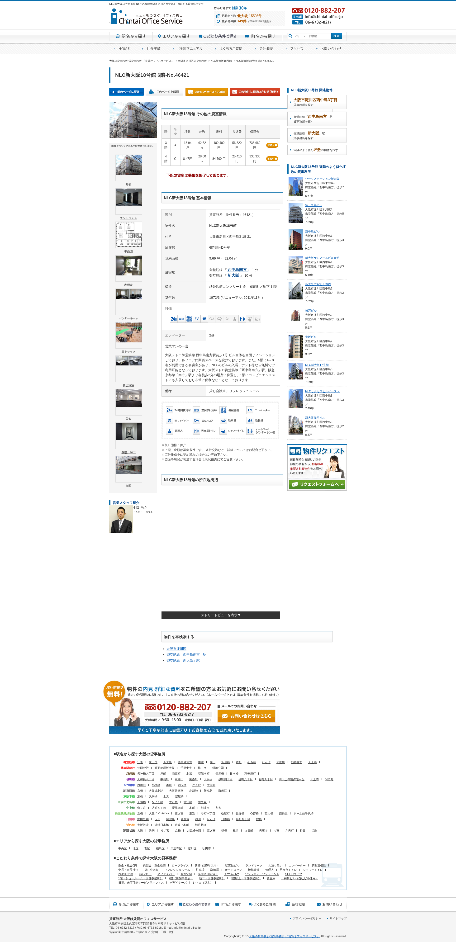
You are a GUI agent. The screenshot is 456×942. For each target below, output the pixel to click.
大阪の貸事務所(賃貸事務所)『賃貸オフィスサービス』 (284, 936)
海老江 (222, 790)
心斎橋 (251, 762)
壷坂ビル (311, 337)
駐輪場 (214, 869)
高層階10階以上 (208, 874)
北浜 (189, 773)
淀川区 (192, 848)
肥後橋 (156, 785)
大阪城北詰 (156, 790)
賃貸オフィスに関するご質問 (230, 48)
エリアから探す (174, 36)
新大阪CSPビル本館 (318, 284)
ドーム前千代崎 (304, 813)
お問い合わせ (329, 48)
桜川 (198, 819)
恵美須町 (250, 773)
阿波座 (205, 807)
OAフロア (145, 874)
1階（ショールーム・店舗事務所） (140, 878)
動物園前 (296, 762)
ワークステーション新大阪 (322, 178)
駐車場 (200, 869)
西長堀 (283, 813)
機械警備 (253, 869)
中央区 (122, 848)
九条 (218, 807)
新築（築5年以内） (207, 865)
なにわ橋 (157, 802)
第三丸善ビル (313, 205)
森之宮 (179, 813)
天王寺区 (176, 848)
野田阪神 (143, 819)
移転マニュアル (189, 48)
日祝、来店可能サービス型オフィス (141, 882)
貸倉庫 (271, 878)
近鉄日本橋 (162, 825)
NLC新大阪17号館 (317, 365)
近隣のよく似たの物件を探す (316, 150)
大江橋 (173, 802)
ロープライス (180, 865)
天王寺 (312, 762)
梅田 (212, 762)
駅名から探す (131, 36)
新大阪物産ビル (315, 417)
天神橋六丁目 (145, 773)
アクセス (296, 48)
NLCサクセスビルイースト (322, 391)
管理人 (269, 869)
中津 (201, 762)
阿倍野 (329, 779)
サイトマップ (338, 918)
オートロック (233, 869)
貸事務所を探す (315, 102)
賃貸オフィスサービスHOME (123, 48)
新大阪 (167, 762)
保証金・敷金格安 (154, 865)
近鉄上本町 (182, 825)
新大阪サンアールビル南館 (322, 258)
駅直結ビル (232, 865)
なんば (266, 762)
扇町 (163, 773)
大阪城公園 (194, 830)
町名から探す (260, 36)
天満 (152, 830)
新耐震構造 (319, 865)
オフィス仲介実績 (153, 48)
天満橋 (208, 779)
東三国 (153, 762)
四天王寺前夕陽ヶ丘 (291, 779)
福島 (314, 830)
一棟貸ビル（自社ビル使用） (299, 878)
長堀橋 (219, 773)
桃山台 (202, 768)
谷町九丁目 (266, 779)
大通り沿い (275, 865)
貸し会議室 (151, 869)
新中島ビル (312, 231)
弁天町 (289, 830)
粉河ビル (311, 310)
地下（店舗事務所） (212, 878)
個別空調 (186, 874)
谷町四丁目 (225, 779)
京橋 (140, 790)
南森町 (176, 773)
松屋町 (225, 813)
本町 (239, 762)
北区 (135, 848)
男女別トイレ (288, 869)
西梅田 (141, 785)
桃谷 (236, 830)
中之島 (202, 802)
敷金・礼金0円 (127, 865)
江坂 (140, 762)
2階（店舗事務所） (181, 878)
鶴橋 (259, 819)
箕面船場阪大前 (165, 768)
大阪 (140, 830)
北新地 (193, 790)
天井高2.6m (231, 874)
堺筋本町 (203, 773)
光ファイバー (166, 874)
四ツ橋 (182, 785)
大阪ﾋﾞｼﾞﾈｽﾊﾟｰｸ (159, 813)
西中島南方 (185, 762)
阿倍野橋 (200, 825)
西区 (147, 848)
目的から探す (217, 36)
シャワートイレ (313, 869)
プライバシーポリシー (307, 918)
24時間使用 (125, 874)
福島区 (160, 848)
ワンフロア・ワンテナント (262, 874)
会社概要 (266, 48)
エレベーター (297, 865)
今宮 (276, 830)
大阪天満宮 (176, 790)
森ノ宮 (141, 807)
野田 (302, 830)
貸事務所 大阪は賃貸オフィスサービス (138, 919)
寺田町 (249, 830)
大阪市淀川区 (176, 649)
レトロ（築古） (203, 882)
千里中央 (186, 768)
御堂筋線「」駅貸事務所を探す (313, 118)
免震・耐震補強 (128, 869)
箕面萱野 (143, 768)
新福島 (208, 790)
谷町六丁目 (245, 779)
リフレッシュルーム (177, 869)
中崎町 (164, 779)
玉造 (192, 813)
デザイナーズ (178, 882)
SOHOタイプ (293, 874)
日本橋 (234, 773)
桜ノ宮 (165, 830)
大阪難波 (143, 825)
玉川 (157, 819)
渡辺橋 (188, 802)
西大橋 (269, 813)
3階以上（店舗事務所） (246, 878)
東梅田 (179, 779)
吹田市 (206, 848)
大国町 (280, 762)
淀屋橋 (225, 762)
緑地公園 (218, 768)
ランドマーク (253, 865)
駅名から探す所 (126, 904)
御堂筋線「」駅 (186, 654)
